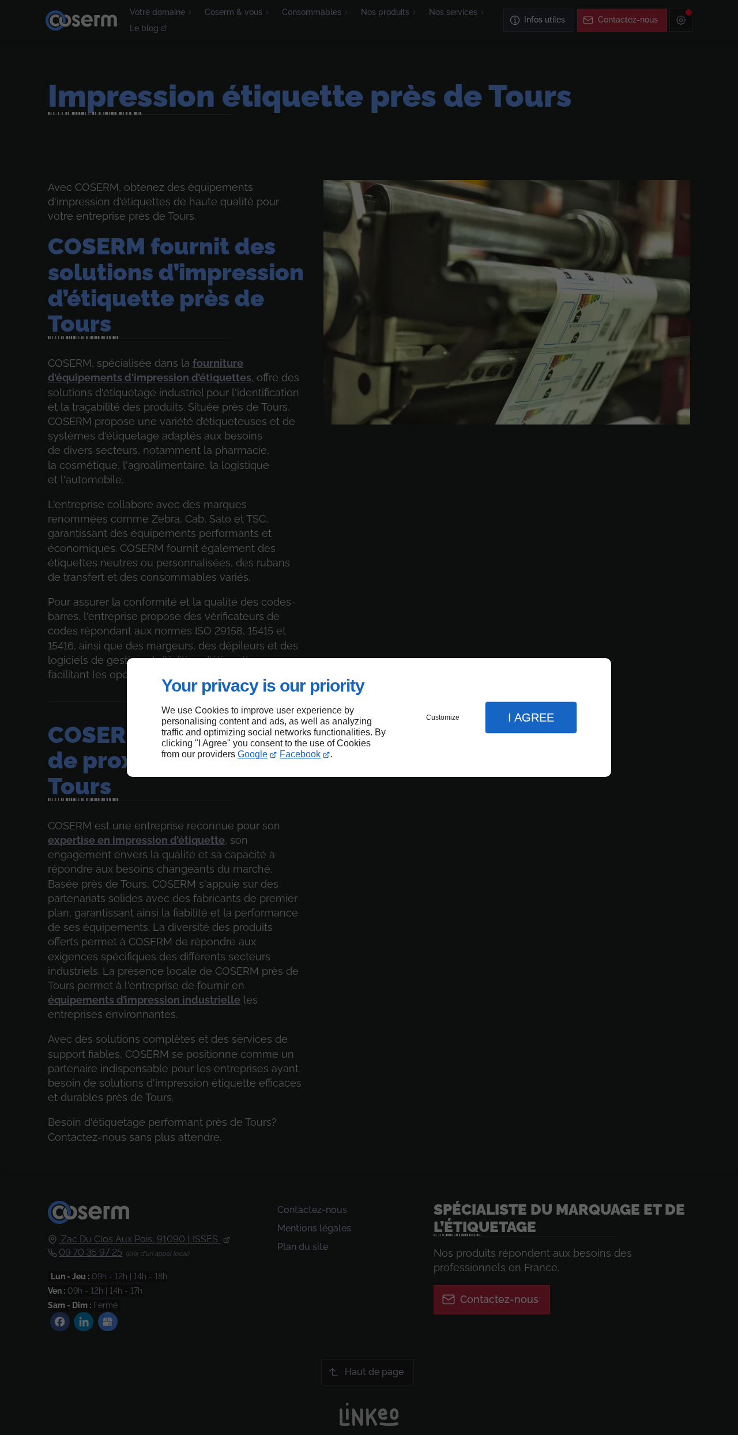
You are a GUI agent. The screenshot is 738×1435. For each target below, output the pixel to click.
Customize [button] (443, 717)
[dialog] (369, 717)
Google (253, 754)
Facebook (300, 754)
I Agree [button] (531, 717)
